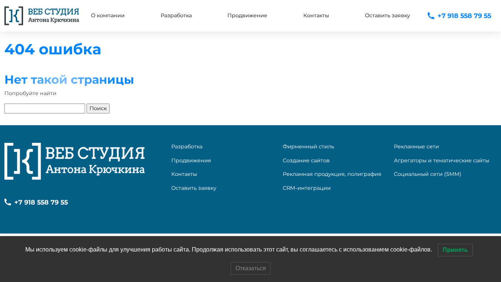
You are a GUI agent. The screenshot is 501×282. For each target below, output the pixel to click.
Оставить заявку (387, 15)
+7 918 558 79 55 (464, 15)
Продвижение (191, 160)
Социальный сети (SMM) (427, 174)
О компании (108, 15)
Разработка (186, 146)
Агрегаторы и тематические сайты (441, 160)
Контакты (316, 15)
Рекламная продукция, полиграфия (332, 174)
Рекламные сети (416, 146)
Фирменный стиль (308, 146)
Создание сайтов (306, 160)
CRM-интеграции (307, 188)
